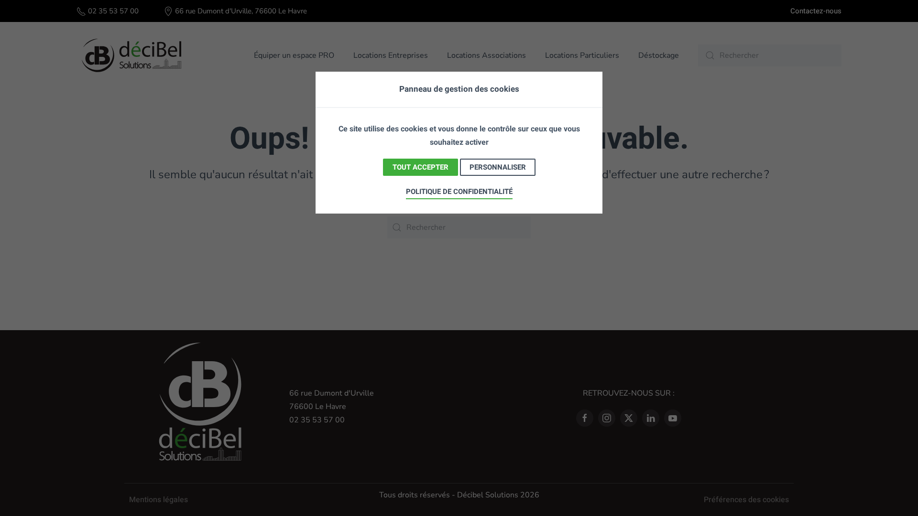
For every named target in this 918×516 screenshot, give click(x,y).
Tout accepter (420, 167)
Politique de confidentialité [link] (459, 191)
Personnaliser (498, 167)
